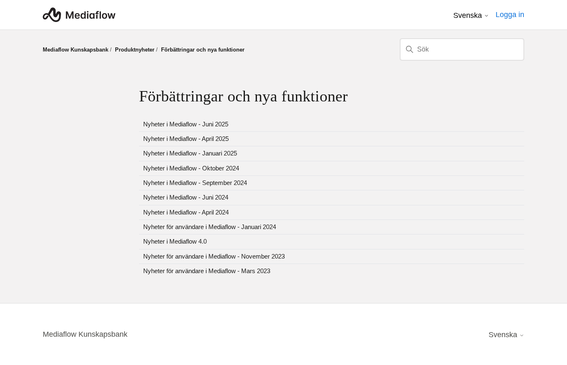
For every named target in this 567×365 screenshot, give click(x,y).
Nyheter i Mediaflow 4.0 (175, 241)
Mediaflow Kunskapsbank (75, 50)
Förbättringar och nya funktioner (202, 50)
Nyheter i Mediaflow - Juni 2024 (185, 197)
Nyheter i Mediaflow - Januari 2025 (190, 153)
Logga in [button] (510, 14)
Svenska (468, 15)
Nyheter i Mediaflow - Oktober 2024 (191, 168)
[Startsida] (79, 14)
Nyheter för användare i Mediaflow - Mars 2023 (206, 270)
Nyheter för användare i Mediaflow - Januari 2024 (209, 226)
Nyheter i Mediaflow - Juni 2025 (185, 124)
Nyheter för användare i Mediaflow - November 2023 (214, 256)
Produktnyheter (134, 50)
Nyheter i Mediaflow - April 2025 (186, 138)
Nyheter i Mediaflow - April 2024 (186, 212)
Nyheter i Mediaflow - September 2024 (195, 182)
